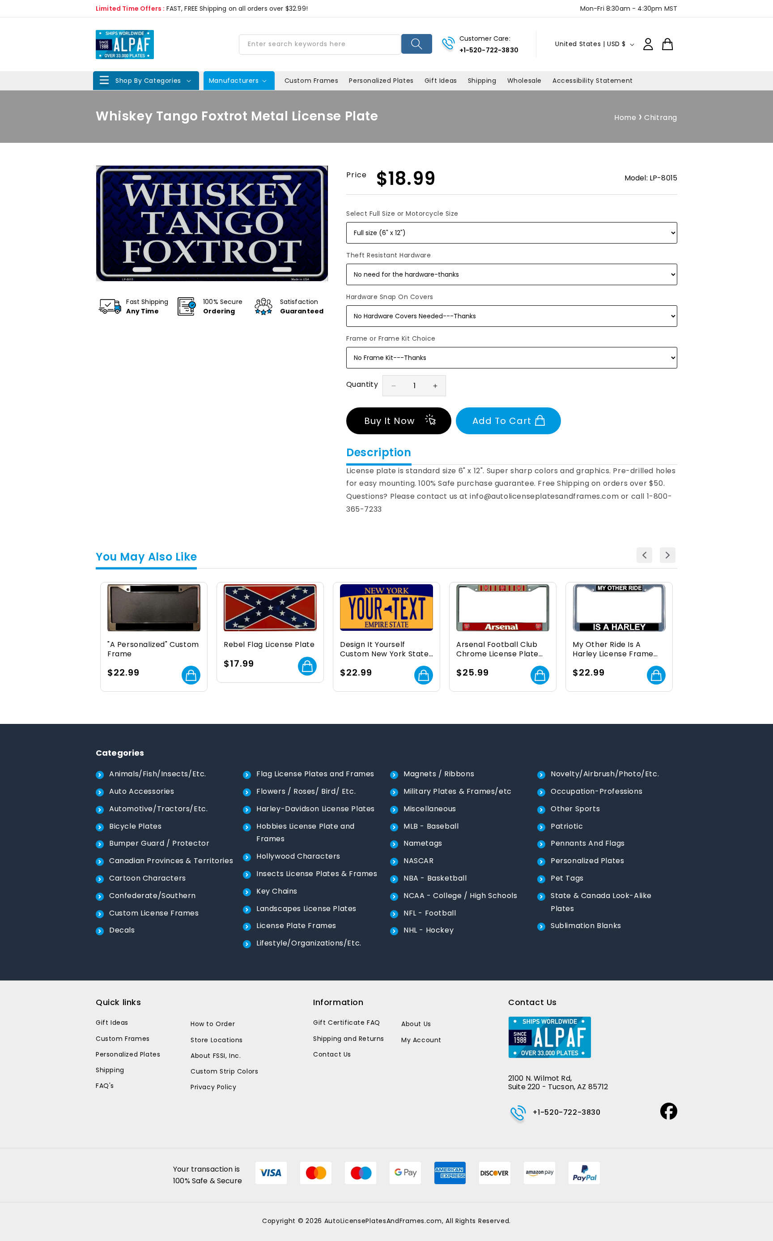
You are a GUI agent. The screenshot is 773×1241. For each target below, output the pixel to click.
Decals (122, 930)
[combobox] (320, 44)
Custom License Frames (154, 913)
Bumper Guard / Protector (159, 843)
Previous (644, 555)
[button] (146, 80)
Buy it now (389, 421)
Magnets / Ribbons (438, 774)
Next (667, 555)
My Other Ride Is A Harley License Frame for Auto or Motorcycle (616, 649)
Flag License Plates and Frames (315, 774)
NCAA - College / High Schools (460, 895)
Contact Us (332, 1054)
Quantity (362, 384)
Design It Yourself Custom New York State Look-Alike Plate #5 (384, 649)
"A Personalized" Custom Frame (153, 649)
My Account (421, 1040)
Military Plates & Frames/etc (457, 791)
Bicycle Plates (135, 826)
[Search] (416, 44)
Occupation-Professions (596, 791)
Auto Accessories (141, 791)
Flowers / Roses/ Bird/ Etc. (306, 791)
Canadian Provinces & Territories (171, 861)
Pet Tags (567, 878)
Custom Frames (123, 1038)
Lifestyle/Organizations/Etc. (308, 943)
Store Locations (217, 1040)
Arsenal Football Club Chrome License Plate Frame (497, 649)
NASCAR (418, 861)
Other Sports (575, 809)
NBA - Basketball (435, 878)
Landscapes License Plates (306, 908)
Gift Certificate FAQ (346, 1022)
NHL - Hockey (428, 930)
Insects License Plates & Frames (317, 874)
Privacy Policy (213, 1087)
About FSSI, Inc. (216, 1055)
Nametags (422, 843)
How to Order (213, 1023)
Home (625, 117)
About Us (416, 1023)
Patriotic (567, 826)
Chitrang (660, 117)
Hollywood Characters (298, 856)
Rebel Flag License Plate (269, 645)
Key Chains (276, 891)
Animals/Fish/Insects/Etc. (157, 774)
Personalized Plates (587, 861)
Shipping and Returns (348, 1038)
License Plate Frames (296, 925)
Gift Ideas (112, 1022)
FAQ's (105, 1085)
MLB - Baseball (431, 826)
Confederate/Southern (152, 895)
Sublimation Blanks (586, 925)
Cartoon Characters (147, 878)
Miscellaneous (429, 809)
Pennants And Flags (588, 843)
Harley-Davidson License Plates (315, 809)
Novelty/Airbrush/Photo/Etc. (605, 774)
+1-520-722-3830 (488, 50)
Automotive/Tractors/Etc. (158, 809)
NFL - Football (429, 913)
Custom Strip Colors (224, 1071)
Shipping (110, 1070)
